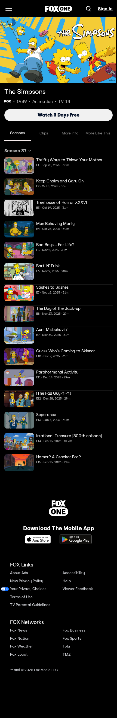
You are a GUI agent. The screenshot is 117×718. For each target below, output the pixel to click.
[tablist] (58, 133)
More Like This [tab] (97, 133)
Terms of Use (21, 597)
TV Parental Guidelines (30, 605)
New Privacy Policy (26, 581)
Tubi (66, 646)
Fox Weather (21, 646)
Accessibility (74, 573)
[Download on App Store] (39, 539)
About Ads (19, 573)
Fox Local (18, 654)
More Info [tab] (70, 133)
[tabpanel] (58, 309)
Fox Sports (72, 638)
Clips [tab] (43, 133)
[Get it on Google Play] (75, 539)
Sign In (105, 8)
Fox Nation (19, 638)
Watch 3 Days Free (58, 115)
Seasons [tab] (17, 132)
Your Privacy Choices (28, 589)
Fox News (18, 630)
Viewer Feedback (78, 589)
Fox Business (74, 630)
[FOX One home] (58, 8)
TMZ (67, 654)
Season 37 (15, 150)
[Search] (88, 8)
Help (67, 581)
